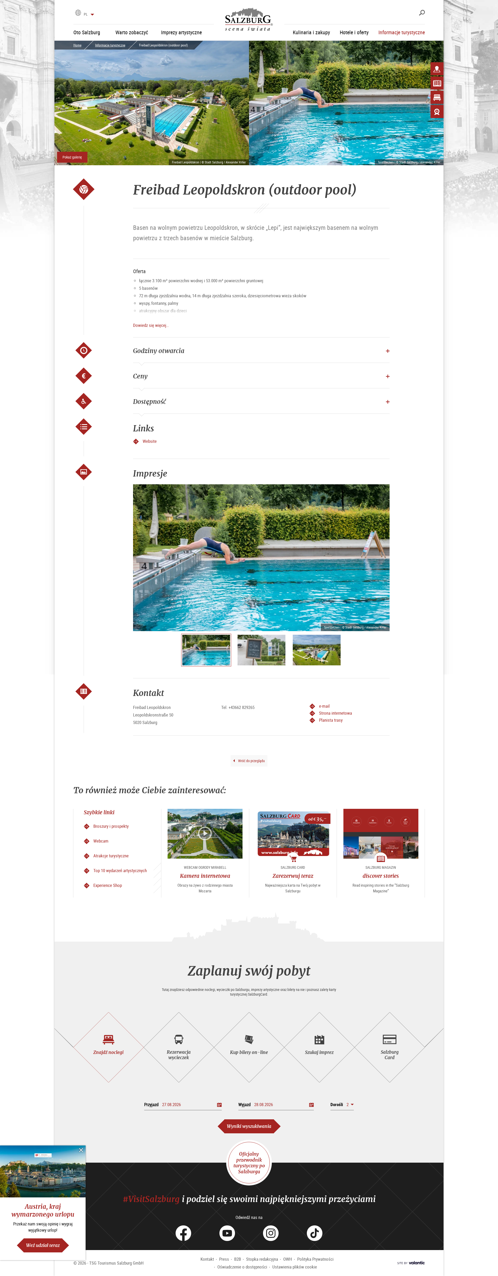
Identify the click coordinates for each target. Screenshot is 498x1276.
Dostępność (149, 401)
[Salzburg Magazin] (437, 83)
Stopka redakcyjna (262, 1259)
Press (224, 1259)
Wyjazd (244, 1104)
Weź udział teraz (43, 1245)
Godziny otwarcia (158, 351)
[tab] (108, 1047)
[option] (261, 557)
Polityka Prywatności (315, 1259)
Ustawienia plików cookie (294, 1267)
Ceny (140, 376)
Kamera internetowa (205, 875)
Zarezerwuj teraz (293, 875)
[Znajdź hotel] (437, 97)
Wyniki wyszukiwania (249, 1126)
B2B (237, 1259)
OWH (287, 1259)
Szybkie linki (99, 812)
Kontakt (207, 1259)
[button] (342, 1104)
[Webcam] (437, 111)
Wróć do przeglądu (251, 760)
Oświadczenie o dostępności (242, 1267)
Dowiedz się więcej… (151, 325)
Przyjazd (151, 1104)
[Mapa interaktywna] (437, 68)
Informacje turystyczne (110, 45)
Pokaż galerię (72, 157)
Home (77, 45)
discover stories (381, 875)
